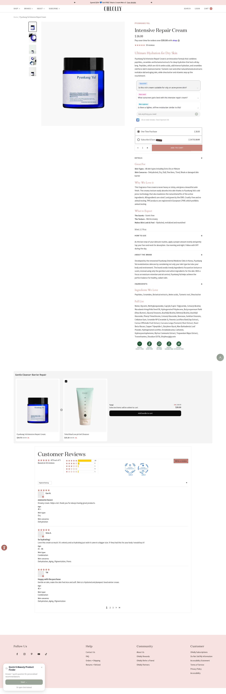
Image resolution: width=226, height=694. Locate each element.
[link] (38, 406)
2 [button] (110, 607)
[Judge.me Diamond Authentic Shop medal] (130, 468)
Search (187, 8)
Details (138, 158)
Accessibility (195, 673)
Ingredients (141, 284)
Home (16, 17)
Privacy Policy (196, 669)
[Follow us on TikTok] (46, 654)
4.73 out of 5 (56, 460)
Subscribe (53, 8)
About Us (140, 652)
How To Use (140, 235)
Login (197, 8)
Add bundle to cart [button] (145, 413)
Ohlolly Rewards (143, 656)
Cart (207, 8)
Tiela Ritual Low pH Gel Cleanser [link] (76, 434)
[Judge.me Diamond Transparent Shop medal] (143, 468)
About (40, 8)
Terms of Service (197, 664)
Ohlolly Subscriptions (199, 652)
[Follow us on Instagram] (24, 654)
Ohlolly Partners (143, 664)
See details (131, 2)
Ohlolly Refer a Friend (145, 660)
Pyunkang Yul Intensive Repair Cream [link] (31, 434)
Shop (16, 8)
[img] (44, 490)
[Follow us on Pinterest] (31, 654)
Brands (27, 8)
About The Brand (143, 255)
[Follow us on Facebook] (17, 654)
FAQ (87, 656)
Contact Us (90, 652)
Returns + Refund (93, 664)
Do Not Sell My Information (201, 656)
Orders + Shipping (93, 660)
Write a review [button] (181, 461)
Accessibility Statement (200, 660)
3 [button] (113, 607)
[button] (71, 460)
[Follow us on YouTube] (38, 654)
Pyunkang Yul (142, 23)
